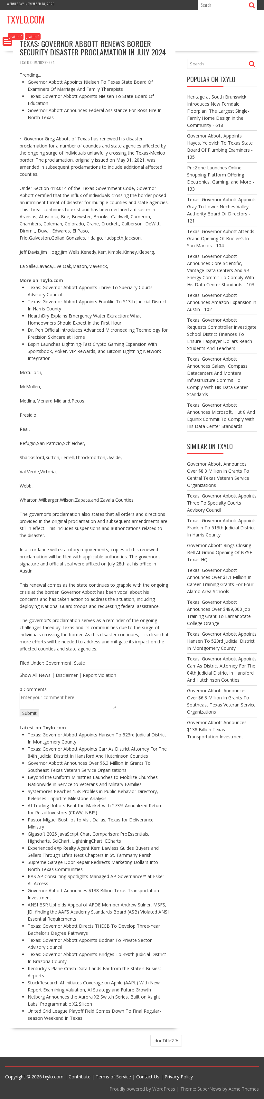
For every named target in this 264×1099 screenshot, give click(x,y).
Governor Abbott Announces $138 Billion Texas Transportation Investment (217, 729)
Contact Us (147, 1077)
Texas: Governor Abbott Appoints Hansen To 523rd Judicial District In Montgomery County (222, 641)
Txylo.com (26, 19)
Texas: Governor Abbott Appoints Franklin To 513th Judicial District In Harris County (222, 527)
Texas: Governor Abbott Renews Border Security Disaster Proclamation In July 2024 (93, 48)
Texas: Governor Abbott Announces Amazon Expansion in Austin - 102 (221, 302)
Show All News (35, 675)
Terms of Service (113, 1077)
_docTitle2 (163, 1040)
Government (58, 663)
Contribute (79, 1077)
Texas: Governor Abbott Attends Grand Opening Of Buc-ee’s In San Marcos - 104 (220, 238)
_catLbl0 (16, 36)
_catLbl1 (33, 36)
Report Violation (99, 675)
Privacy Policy (179, 1077)
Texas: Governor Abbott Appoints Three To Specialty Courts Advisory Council (222, 503)
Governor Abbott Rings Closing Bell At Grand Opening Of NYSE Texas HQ (219, 552)
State (79, 663)
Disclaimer (67, 675)
